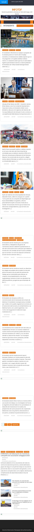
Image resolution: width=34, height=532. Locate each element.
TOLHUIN (18, 50)
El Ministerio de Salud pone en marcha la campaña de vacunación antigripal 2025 (15, 455)
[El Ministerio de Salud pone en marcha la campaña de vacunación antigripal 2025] (17, 440)
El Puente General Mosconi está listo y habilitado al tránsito (21, 491)
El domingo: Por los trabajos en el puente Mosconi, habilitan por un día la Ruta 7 (22, 502)
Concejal (5, 101)
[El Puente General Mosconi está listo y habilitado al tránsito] (6, 493)
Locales (11, 238)
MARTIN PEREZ (18, 238)
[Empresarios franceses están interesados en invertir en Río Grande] (17, 387)
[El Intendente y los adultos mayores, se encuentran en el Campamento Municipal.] (17, 134)
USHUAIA (17, 192)
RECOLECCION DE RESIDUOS (9, 240)
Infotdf (4, 2)
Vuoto (21, 192)
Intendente (5, 50)
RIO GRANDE (24, 146)
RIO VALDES (12, 50)
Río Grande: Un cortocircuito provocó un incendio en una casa (22, 481)
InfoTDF (13, 69)
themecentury (28, 530)
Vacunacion (19, 451)
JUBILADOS (12, 146)
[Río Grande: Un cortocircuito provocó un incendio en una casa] (6, 483)
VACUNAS (26, 451)
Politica (18, 146)
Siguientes (15, 424)
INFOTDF (17, 9)
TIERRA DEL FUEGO (20, 101)
